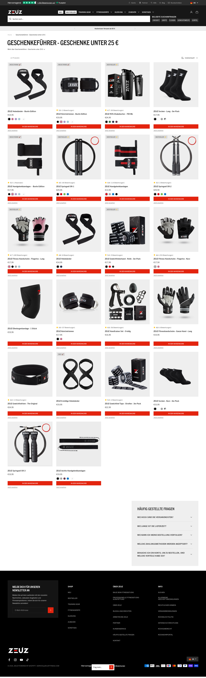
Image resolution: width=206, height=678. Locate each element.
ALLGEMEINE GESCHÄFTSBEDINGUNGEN (168, 598)
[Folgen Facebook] (9, 659)
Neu (60, 12)
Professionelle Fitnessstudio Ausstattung (126, 598)
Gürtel (195, 20)
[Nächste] (135, 28)
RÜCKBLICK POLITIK (165, 617)
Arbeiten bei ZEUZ (120, 617)
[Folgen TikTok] (27, 659)
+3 (23, 119)
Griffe (164, 20)
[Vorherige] (74, 28)
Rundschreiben (176, 3)
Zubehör (71, 622)
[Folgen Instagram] (15, 659)
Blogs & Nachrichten (122, 611)
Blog (163, 3)
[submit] (51, 610)
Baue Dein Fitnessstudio (123, 592)
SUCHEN (161, 592)
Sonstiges (72, 628)
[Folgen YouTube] (21, 659)
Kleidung (72, 616)
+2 (72, 478)
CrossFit (156, 20)
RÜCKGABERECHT (165, 628)
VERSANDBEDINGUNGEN (167, 611)
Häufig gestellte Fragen (123, 634)
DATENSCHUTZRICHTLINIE (168, 623)
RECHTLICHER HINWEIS (167, 605)
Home (10, 35)
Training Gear (74, 604)
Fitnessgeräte (74, 610)
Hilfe (154, 3)
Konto (133, 3)
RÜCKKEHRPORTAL (165, 634)
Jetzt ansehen (13, 130)
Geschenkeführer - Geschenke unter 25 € (30, 35)
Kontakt (116, 640)
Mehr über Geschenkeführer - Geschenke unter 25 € (25, 49)
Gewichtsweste (184, 20)
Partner (145, 3)
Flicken (172, 20)
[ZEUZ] (18, 650)
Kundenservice (119, 628)
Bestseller (71, 12)
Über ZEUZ (117, 605)
